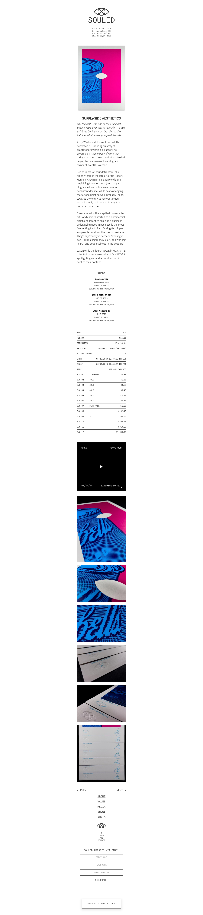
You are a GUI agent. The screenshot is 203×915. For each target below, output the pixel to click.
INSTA (101, 816)
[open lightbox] (101, 529)
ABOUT (101, 796)
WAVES (101, 801)
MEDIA (101, 806)
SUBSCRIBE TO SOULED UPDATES (102, 903)
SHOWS (101, 811)
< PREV (81, 790)
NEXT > (121, 790)
